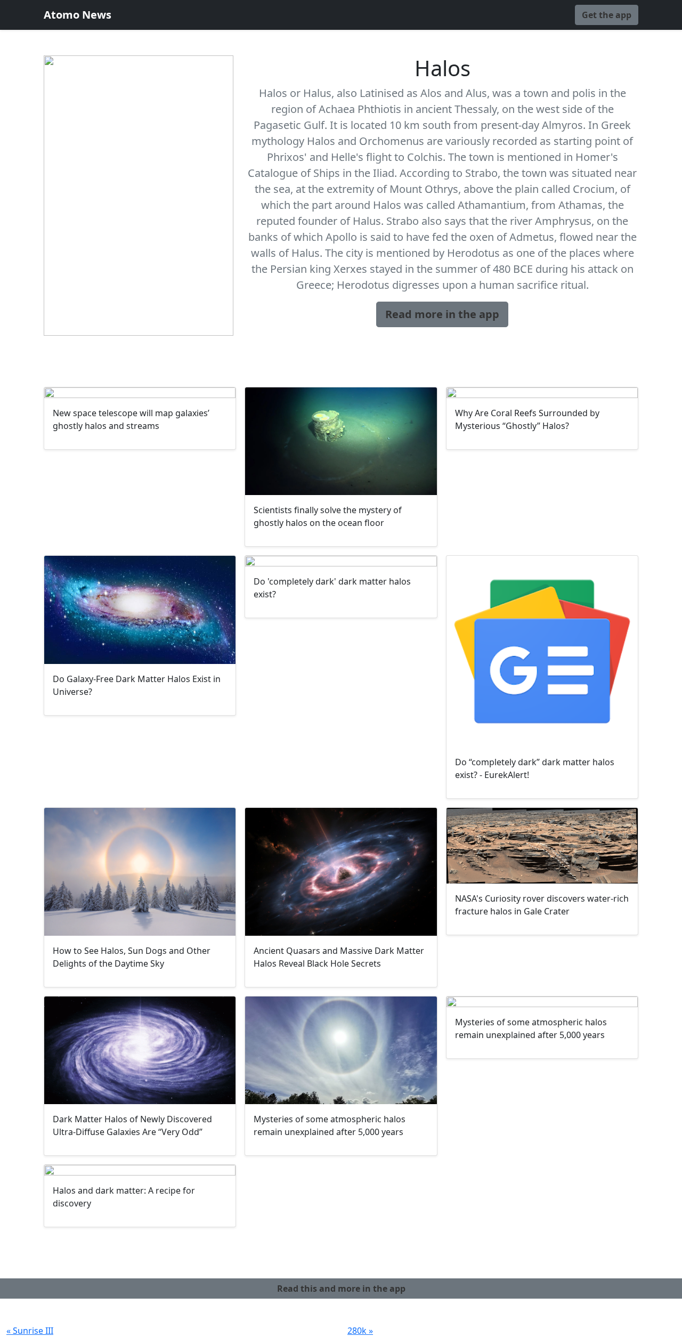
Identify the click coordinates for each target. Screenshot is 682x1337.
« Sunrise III (29, 1330)
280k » (360, 1330)
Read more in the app (442, 314)
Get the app (606, 15)
